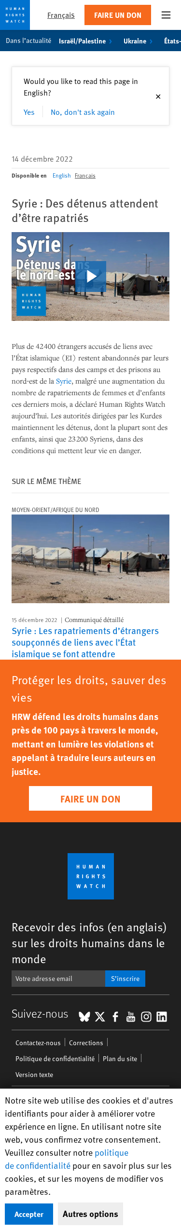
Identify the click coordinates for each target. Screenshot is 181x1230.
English (62, 175)
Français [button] (61, 14)
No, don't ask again (83, 111)
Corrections (86, 1042)
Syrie (63, 381)
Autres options (90, 1213)
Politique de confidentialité (55, 1058)
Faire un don (117, 14)
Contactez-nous (38, 1042)
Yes (29, 111)
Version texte (34, 1074)
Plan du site (120, 1058)
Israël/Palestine (82, 40)
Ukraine (135, 40)
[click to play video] (90, 276)
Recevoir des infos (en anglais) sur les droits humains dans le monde (89, 943)
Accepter (28, 1213)
